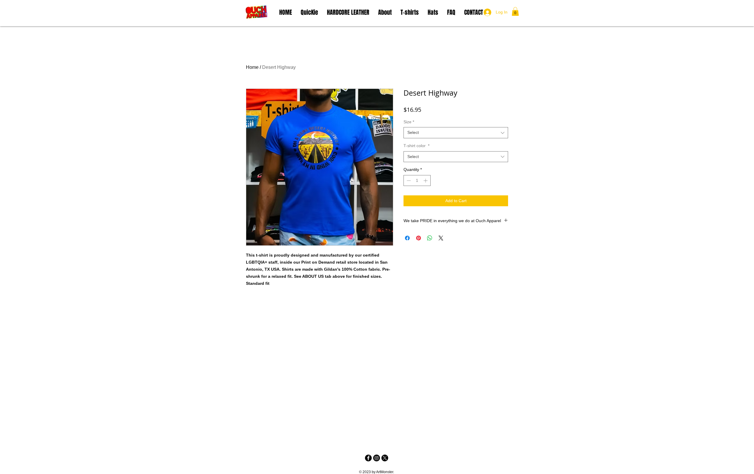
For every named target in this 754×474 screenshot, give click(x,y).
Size (409, 121)
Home (252, 67)
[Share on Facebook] (407, 238)
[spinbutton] (417, 180)
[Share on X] (440, 238)
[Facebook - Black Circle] (368, 458)
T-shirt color (416, 145)
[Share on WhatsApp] (429, 238)
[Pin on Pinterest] (418, 238)
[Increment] (426, 180)
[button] (515, 11)
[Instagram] (376, 458)
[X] (384, 458)
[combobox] (456, 132)
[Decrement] (408, 180)
